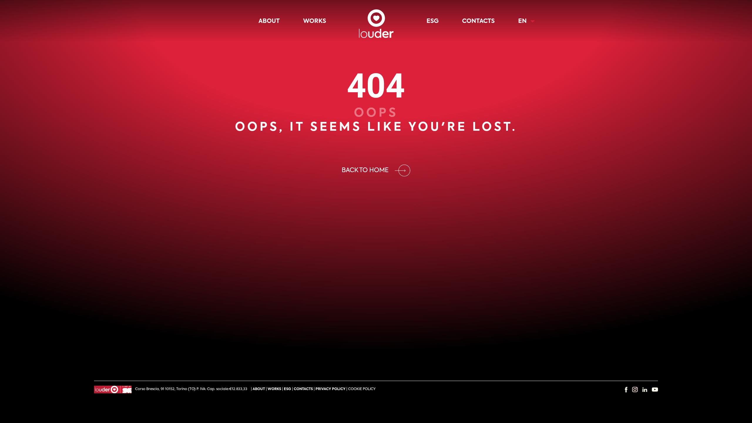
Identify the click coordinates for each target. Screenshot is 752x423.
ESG (433, 21)
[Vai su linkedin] (644, 389)
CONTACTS (303, 389)
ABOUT (259, 389)
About (269, 21)
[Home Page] (376, 21)
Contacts (478, 21)
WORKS (274, 389)
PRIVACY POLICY (330, 389)
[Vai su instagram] (635, 389)
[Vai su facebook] (626, 389)
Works (314, 21)
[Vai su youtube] (655, 389)
